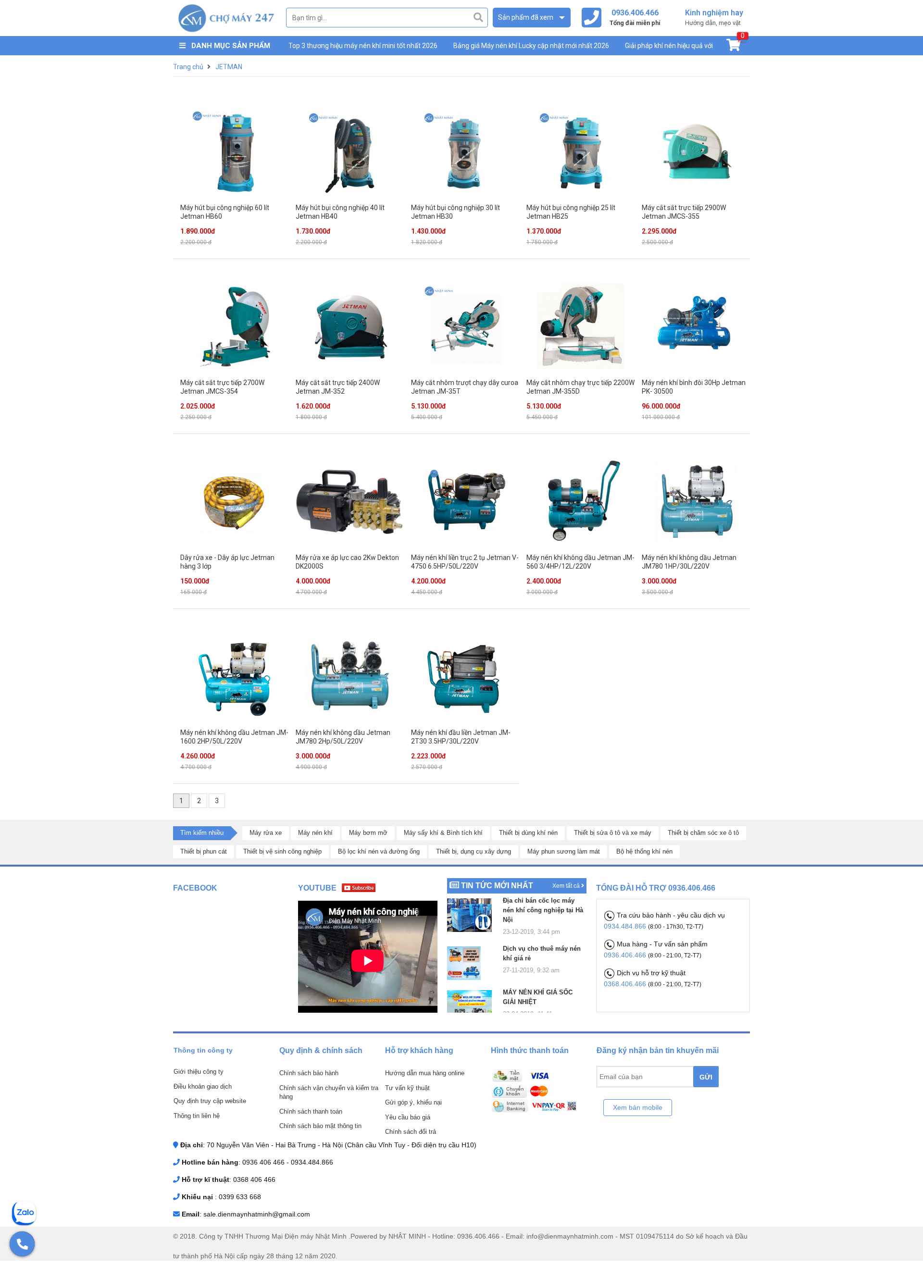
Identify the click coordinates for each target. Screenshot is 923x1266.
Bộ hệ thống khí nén (644, 851)
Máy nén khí (315, 832)
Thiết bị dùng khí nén (528, 832)
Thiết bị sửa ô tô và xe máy (612, 832)
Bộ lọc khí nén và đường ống (379, 851)
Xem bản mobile (637, 1107)
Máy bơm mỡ (368, 832)
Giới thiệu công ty (199, 1071)
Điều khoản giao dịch (203, 1086)
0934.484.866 (626, 926)
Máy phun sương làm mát (563, 851)
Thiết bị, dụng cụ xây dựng (473, 851)
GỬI (705, 1077)
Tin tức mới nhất (497, 885)
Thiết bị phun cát (203, 851)
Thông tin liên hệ (197, 1115)
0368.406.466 (626, 984)
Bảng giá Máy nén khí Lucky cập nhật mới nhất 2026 (531, 46)
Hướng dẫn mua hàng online (424, 1073)
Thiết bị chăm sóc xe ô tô (703, 832)
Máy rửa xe (265, 832)
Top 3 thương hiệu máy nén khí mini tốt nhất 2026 (362, 46)
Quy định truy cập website (210, 1101)
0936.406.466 (626, 955)
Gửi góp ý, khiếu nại (413, 1102)
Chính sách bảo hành (308, 1073)
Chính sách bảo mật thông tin (320, 1125)
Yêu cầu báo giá (407, 1117)
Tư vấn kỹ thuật (407, 1088)
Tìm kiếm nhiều (202, 832)
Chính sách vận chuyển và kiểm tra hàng (328, 1092)
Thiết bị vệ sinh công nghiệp (282, 851)
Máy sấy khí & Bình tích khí (443, 832)
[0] (733, 47)
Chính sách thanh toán (310, 1111)
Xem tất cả (566, 885)
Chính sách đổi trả (410, 1131)
